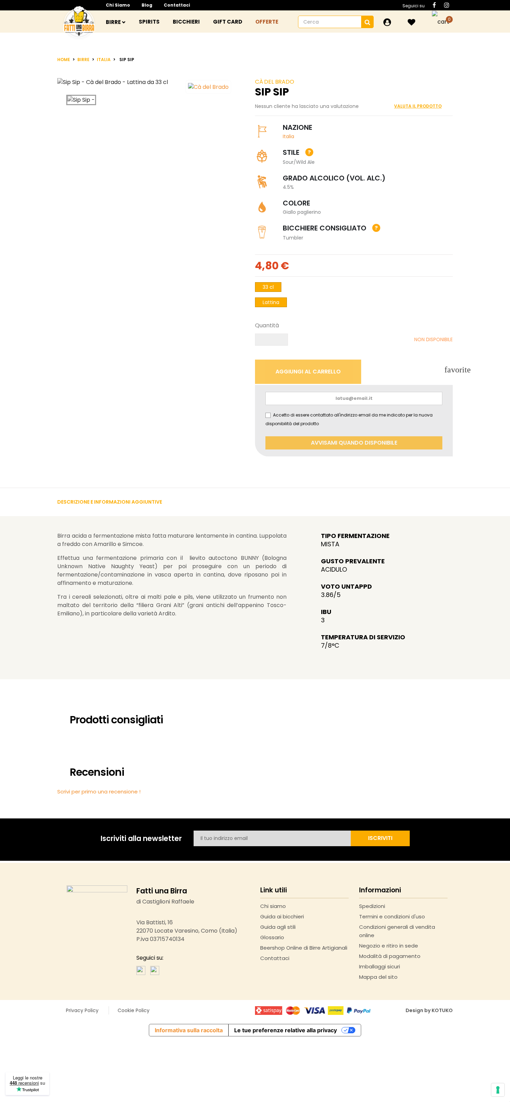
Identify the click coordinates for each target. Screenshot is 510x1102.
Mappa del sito (378, 977)
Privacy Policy (82, 1010)
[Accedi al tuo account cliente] (387, 22)
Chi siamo (118, 5)
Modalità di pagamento (389, 956)
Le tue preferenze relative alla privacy (285, 1030)
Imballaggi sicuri (379, 966)
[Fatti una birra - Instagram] (154, 969)
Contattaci (177, 5)
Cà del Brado (274, 82)
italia (288, 136)
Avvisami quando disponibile (354, 443)
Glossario (272, 937)
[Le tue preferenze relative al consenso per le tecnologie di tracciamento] (497, 1089)
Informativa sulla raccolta (189, 1030)
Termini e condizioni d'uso (392, 916)
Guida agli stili (278, 927)
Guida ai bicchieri (282, 916)
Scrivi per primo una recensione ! (99, 791)
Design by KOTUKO (429, 1010)
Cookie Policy (134, 1010)
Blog (147, 5)
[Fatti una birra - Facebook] (140, 969)
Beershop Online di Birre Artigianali (303, 947)
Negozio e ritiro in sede (388, 945)
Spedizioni (372, 906)
